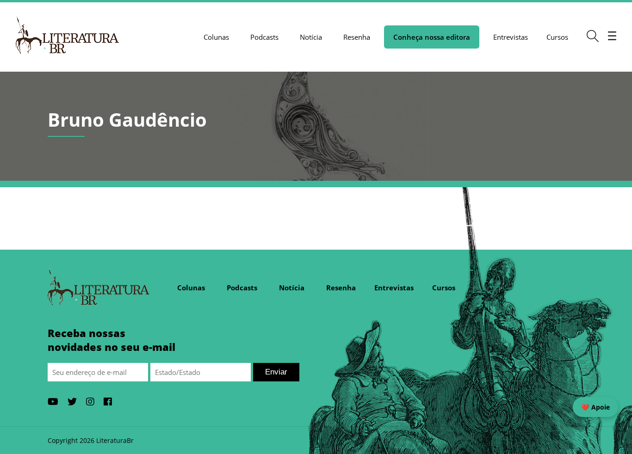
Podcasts (264, 37)
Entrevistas (510, 37)
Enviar (276, 372)
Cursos (557, 37)
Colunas (216, 37)
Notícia (311, 37)
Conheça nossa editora (431, 37)
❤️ (595, 407)
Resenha (356, 37)
